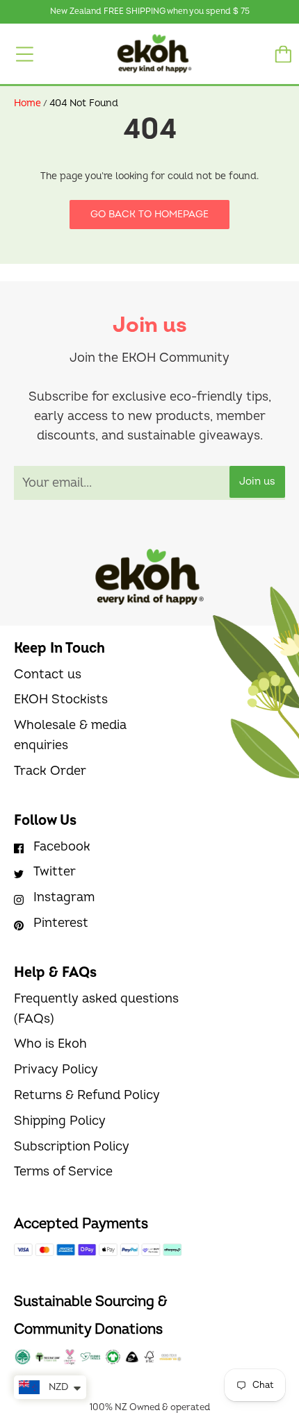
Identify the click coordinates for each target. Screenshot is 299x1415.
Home (27, 103)
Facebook (61, 847)
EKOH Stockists (61, 700)
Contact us (47, 675)
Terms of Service (63, 1172)
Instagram (64, 897)
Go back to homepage (149, 214)
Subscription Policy (71, 1147)
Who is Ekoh (50, 1044)
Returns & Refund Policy (87, 1095)
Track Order (50, 771)
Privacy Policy (56, 1070)
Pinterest (60, 923)
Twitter (54, 872)
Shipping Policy (60, 1121)
